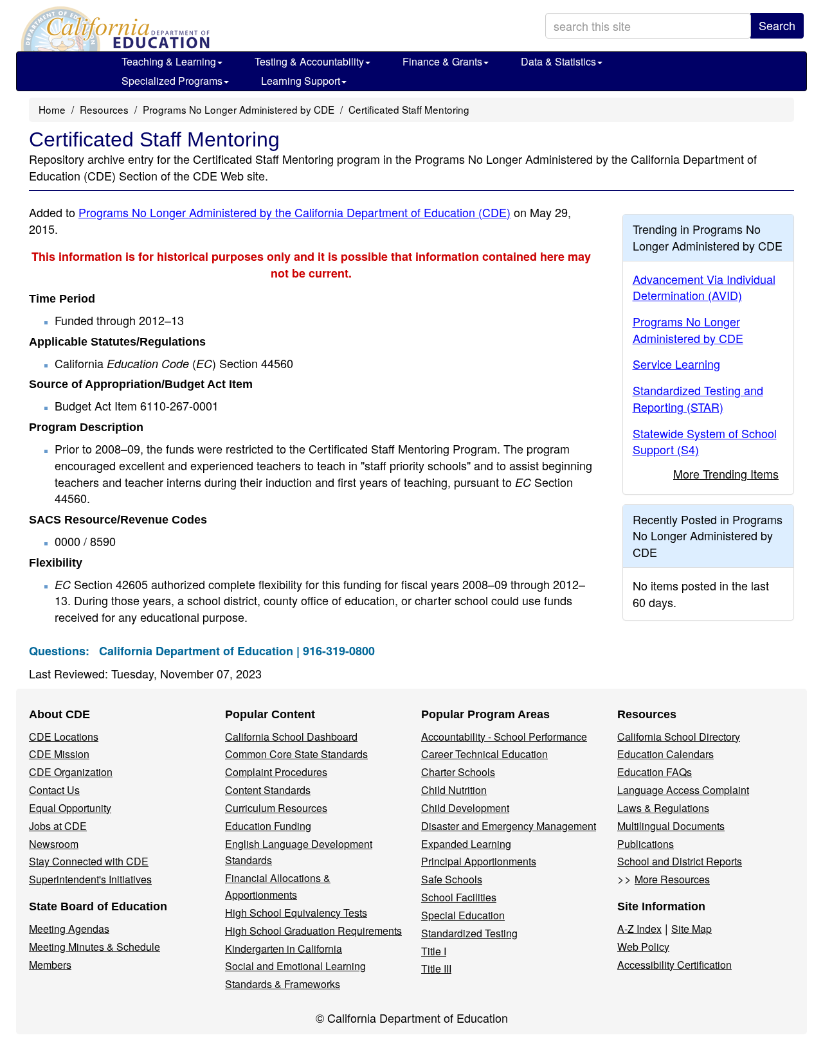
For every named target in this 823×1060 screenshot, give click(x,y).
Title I (433, 951)
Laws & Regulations (663, 807)
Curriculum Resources (276, 807)
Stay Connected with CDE (89, 861)
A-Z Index (639, 928)
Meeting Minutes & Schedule (94, 946)
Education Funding (268, 825)
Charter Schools (458, 771)
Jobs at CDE (58, 825)
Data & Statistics (558, 61)
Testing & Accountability (309, 61)
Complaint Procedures (276, 771)
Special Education (463, 915)
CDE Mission (59, 753)
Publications (645, 843)
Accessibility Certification (674, 964)
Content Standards (268, 789)
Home (52, 109)
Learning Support (300, 80)
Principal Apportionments (478, 861)
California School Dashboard (291, 736)
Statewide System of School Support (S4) (705, 441)
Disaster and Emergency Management (508, 825)
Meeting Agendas (69, 928)
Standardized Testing (469, 933)
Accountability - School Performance (504, 736)
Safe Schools (451, 879)
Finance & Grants (442, 61)
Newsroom (53, 843)
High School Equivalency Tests (296, 912)
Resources (104, 109)
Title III (436, 968)
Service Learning (676, 363)
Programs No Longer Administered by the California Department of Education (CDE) (294, 212)
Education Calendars (665, 753)
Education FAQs (654, 771)
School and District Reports (679, 861)
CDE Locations (63, 736)
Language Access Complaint (683, 789)
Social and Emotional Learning (295, 965)
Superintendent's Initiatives (90, 879)
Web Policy (643, 946)
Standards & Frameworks (282, 983)
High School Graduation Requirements (313, 930)
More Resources (672, 879)
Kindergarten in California (283, 948)
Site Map (691, 928)
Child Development (465, 807)
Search (777, 25)
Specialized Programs (172, 80)
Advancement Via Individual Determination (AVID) (704, 287)
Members (50, 964)
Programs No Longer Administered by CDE (238, 109)
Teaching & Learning (169, 61)
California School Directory (678, 736)
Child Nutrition (454, 789)
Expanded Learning (466, 843)
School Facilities (458, 897)
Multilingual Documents (671, 825)
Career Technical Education (484, 753)
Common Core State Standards (296, 753)
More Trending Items (726, 473)
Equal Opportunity (70, 807)
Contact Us (54, 789)
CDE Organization (71, 771)
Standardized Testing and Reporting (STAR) (698, 398)
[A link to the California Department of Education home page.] (113, 28)
